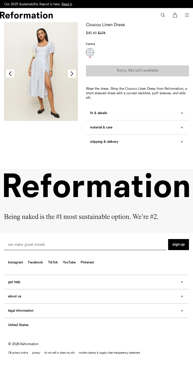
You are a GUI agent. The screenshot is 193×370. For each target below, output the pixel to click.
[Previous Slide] (10, 74)
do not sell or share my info (59, 352)
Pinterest (87, 262)
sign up (178, 245)
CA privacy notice (18, 352)
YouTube (69, 262)
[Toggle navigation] (187, 15)
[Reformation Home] (26, 15)
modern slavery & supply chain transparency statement (109, 352)
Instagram (15, 262)
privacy (36, 352)
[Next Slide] (72, 74)
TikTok (53, 262)
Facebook (35, 262)
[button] (163, 15)
